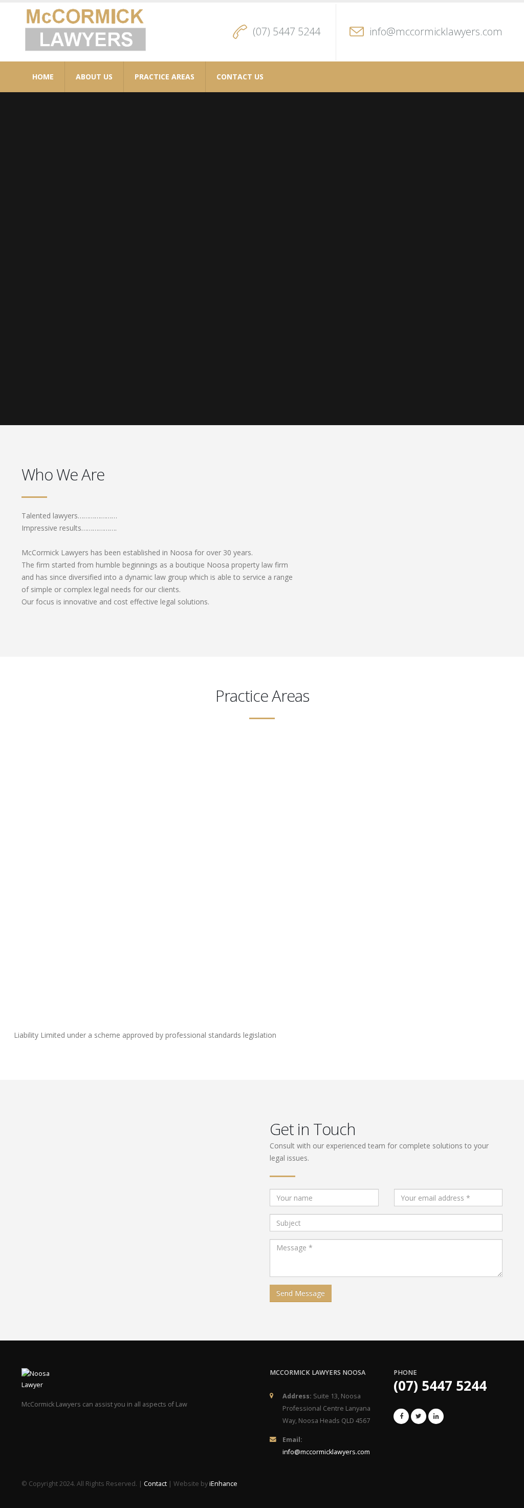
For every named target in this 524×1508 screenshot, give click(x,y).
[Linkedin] (436, 1416)
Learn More (80, 813)
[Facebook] (401, 1416)
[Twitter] (418, 1416)
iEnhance (223, 1483)
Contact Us (240, 76)
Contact (155, 1483)
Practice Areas (164, 76)
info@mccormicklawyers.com (436, 31)
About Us (94, 76)
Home (43, 76)
